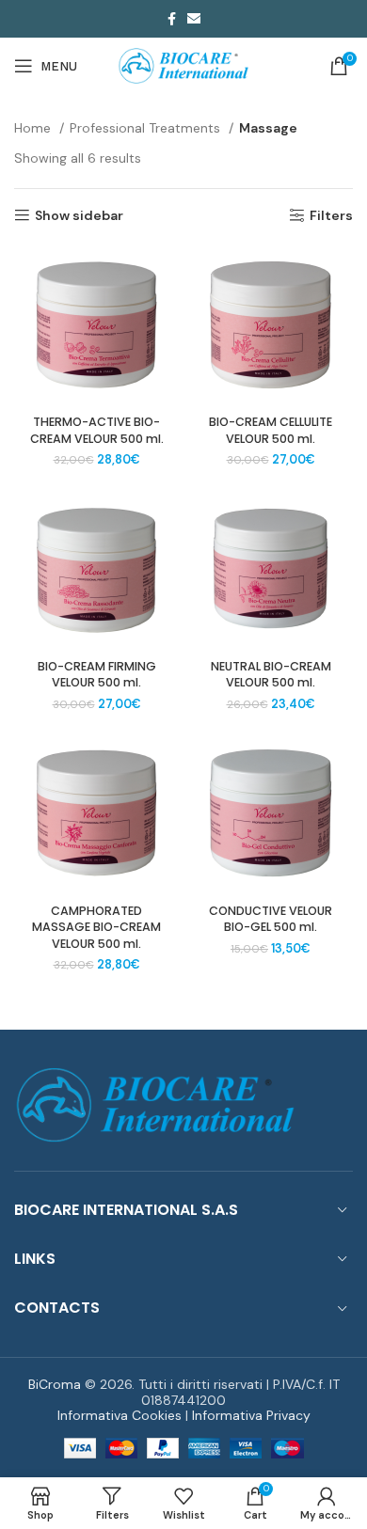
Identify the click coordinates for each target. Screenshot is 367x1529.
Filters (331, 216)
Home (34, 127)
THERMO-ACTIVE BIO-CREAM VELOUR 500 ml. (97, 430)
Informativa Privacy (251, 1415)
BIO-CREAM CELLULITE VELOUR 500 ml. (270, 430)
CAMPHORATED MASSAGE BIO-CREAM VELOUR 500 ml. (96, 927)
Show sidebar (79, 216)
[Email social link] (194, 19)
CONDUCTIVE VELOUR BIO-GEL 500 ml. (270, 919)
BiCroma (54, 1384)
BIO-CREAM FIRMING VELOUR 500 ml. (97, 674)
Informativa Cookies (119, 1415)
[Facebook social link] (172, 19)
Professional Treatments (147, 127)
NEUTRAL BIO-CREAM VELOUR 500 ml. (271, 674)
